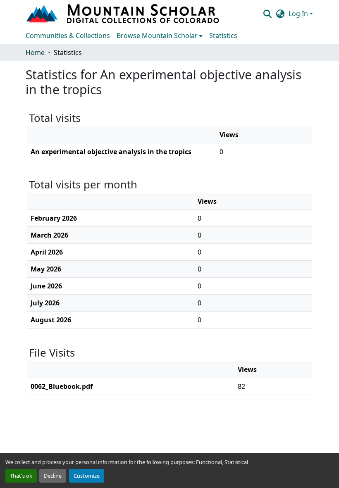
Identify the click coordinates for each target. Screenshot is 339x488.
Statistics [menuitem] (223, 35)
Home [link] (35, 52)
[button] (124, 13)
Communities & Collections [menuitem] (68, 35)
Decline (53, 475)
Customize (87, 475)
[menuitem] (160, 35)
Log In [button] (299, 13)
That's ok (21, 475)
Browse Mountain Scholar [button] (157, 35)
